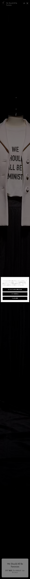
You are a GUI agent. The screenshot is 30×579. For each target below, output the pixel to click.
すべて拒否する (15, 293)
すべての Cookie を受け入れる (15, 289)
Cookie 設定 (15, 298)
